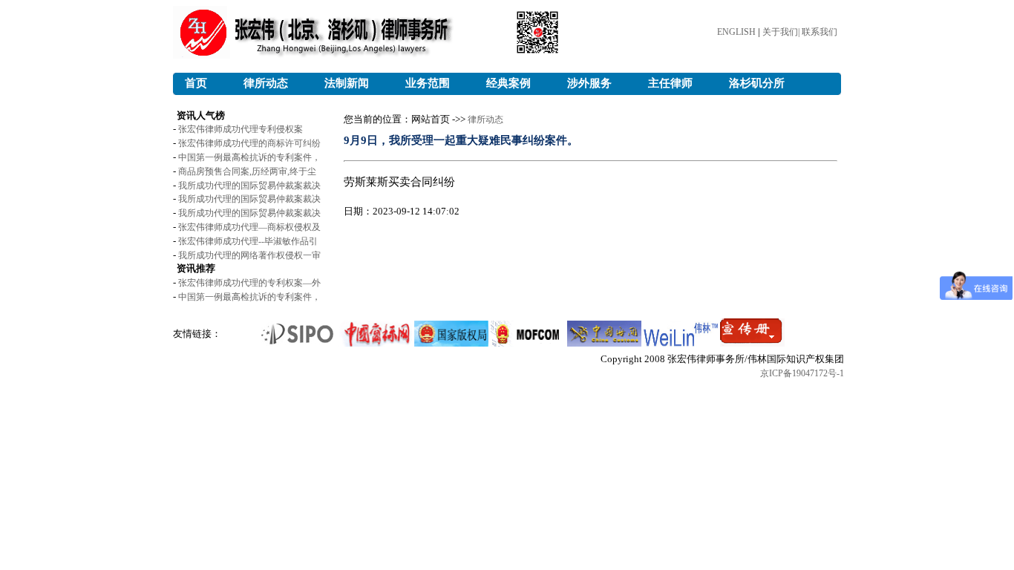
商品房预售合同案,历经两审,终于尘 (247, 171)
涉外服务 (589, 83)
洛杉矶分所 (757, 83)
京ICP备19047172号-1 (802, 373)
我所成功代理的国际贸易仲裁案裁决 (249, 185)
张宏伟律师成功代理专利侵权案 (240, 129)
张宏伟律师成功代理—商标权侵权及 (249, 227)
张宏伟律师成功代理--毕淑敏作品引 (248, 241)
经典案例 (508, 83)
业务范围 (427, 83)
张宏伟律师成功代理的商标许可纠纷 (249, 143)
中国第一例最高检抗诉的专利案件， (249, 157)
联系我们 (819, 32)
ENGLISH (736, 32)
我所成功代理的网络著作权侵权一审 (249, 255)
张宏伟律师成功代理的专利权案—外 (249, 283)
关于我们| (782, 32)
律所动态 (265, 83)
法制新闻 (346, 83)
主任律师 (670, 83)
